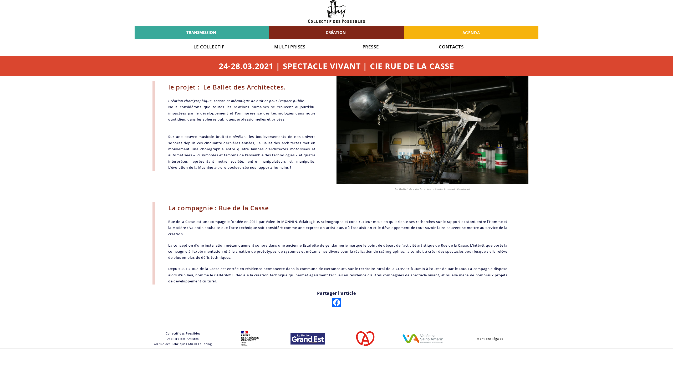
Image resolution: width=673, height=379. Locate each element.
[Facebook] (336, 302)
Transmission (201, 32)
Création (336, 32)
